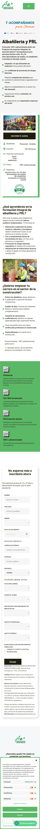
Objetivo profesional (12, 622)
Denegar (20, 815)
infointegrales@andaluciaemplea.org (15, 693)
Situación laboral (11, 584)
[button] (36, 760)
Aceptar (20, 809)
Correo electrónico (11, 545)
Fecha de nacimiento (11, 529)
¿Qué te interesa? (10, 633)
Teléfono (7, 557)
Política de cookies (8, 825)
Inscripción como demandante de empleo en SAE (16, 607)
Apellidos (7, 507)
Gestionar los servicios (20, 803)
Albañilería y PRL (19, 41)
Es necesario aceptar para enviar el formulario (17, 648)
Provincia (8, 568)
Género (6, 518)
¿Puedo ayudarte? (27, 823)
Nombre (7, 495)
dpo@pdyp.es (18, 700)
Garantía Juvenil (10, 595)
